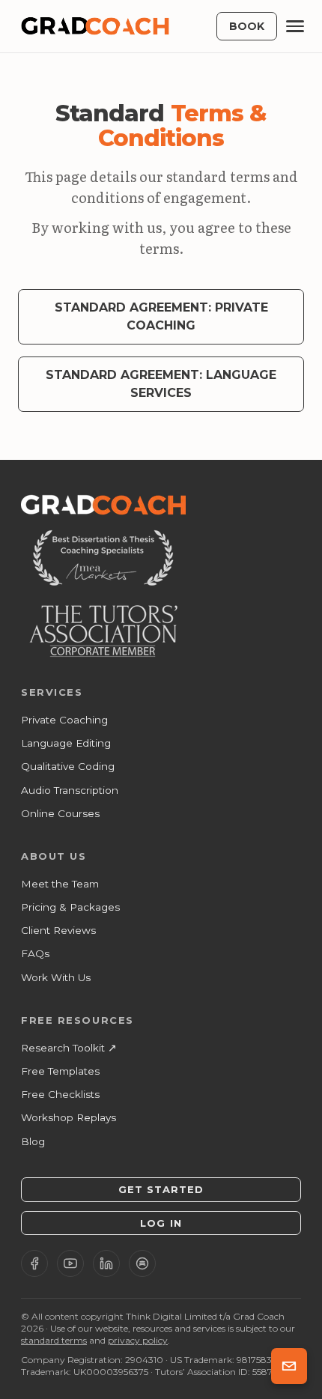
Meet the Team (60, 884)
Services (51, 692)
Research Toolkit (69, 1048)
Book (246, 26)
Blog (33, 1141)
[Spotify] (142, 1263)
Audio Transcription (69, 790)
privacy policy (138, 1340)
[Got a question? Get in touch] (289, 1366)
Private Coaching (64, 720)
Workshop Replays (68, 1117)
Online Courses (60, 813)
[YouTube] (70, 1263)
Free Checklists (60, 1094)
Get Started (161, 1189)
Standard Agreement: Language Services (161, 384)
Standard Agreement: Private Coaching (161, 316)
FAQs (35, 953)
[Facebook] (34, 1263)
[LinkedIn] (106, 1263)
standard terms (54, 1340)
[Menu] (295, 26)
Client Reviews (58, 930)
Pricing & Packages (70, 907)
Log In (160, 1223)
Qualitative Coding (68, 766)
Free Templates (60, 1071)
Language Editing (66, 743)
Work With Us (56, 977)
